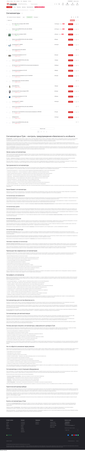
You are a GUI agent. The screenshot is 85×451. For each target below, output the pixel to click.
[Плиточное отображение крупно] (71, 17)
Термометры (9, 380)
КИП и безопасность (10, 377)
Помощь (51, 420)
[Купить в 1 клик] (74, 24)
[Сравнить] (76, 20)
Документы (23, 431)
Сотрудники (23, 423)
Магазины (37, 423)
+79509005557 (70, 1)
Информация (37, 420)
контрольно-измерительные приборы (56, 214)
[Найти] (59, 4)
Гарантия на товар (53, 425)
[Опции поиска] (55, 4)
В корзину (70, 24)
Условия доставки (53, 423)
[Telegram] (72, 435)
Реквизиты (37, 422)
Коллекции (8, 428)
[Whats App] (78, 435)
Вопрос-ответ (52, 426)
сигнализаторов (9, 310)
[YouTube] (74, 435)
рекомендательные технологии (25, 444)
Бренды (7, 425)
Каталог (7, 422)
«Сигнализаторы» (12, 146)
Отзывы (22, 426)
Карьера (22, 428)
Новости (22, 425)
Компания (22, 420)
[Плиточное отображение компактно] (73, 17)
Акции (7, 423)
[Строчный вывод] (76, 17)
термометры (32, 238)
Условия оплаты (52, 422)
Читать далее (61, 446)
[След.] (46, 132)
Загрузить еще (42, 128)
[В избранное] (78, 20)
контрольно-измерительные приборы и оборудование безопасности (42, 203)
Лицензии (22, 430)
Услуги (7, 426)
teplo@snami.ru (67, 423)
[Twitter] (70, 435)
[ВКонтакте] (68, 435)
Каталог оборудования (11, 382)
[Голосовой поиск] (57, 4)
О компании (23, 422)
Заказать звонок (76, 1)
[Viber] (76, 435)
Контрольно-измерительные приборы (14, 376)
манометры (32, 226)
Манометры (9, 379)
